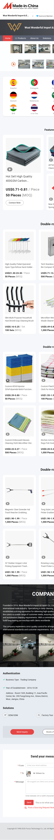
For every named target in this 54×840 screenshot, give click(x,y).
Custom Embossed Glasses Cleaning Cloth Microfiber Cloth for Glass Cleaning (19, 442)
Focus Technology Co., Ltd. (36, 828)
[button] (53, 67)
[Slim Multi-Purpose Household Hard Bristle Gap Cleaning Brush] (19, 299)
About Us (34, 38)
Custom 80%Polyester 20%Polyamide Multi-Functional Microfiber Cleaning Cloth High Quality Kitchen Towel (19, 388)
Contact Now (15, 202)
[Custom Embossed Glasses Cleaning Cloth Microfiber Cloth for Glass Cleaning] (19, 422)
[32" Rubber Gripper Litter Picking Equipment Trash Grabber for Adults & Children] (19, 545)
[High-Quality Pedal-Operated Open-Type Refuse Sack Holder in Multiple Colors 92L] (19, 246)
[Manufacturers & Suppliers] (21, 5)
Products (22, 38)
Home (7, 38)
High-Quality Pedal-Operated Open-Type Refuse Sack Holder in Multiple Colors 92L (18, 266)
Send (29, 802)
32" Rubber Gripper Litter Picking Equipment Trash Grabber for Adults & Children (18, 565)
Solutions (47, 38)
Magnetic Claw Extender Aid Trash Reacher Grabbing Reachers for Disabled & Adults (18, 511)
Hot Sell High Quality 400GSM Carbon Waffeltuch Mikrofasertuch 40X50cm (23, 178)
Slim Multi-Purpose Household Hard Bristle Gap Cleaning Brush (19, 319)
